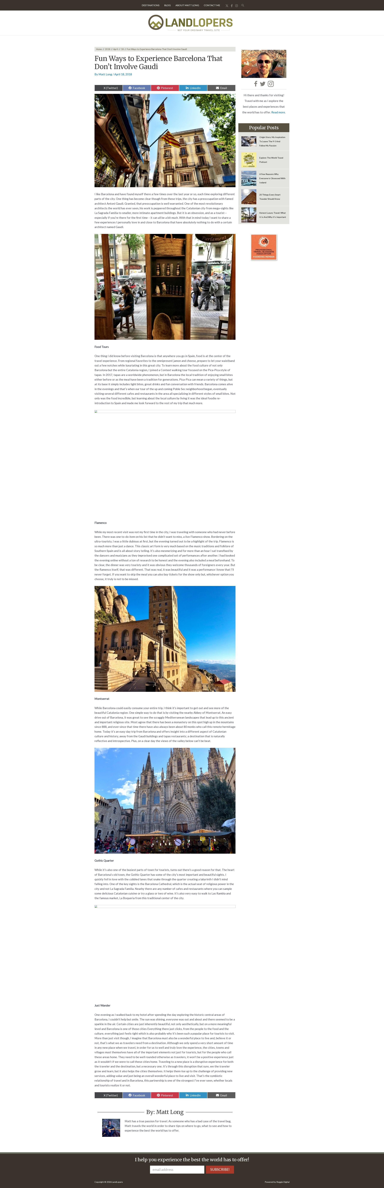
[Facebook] (231, 5)
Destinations (150, 5)
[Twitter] (226, 5)
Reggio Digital (283, 1182)
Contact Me (212, 5)
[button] (243, 5)
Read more (278, 112)
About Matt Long (187, 5)
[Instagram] (236, 5)
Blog (167, 5)
